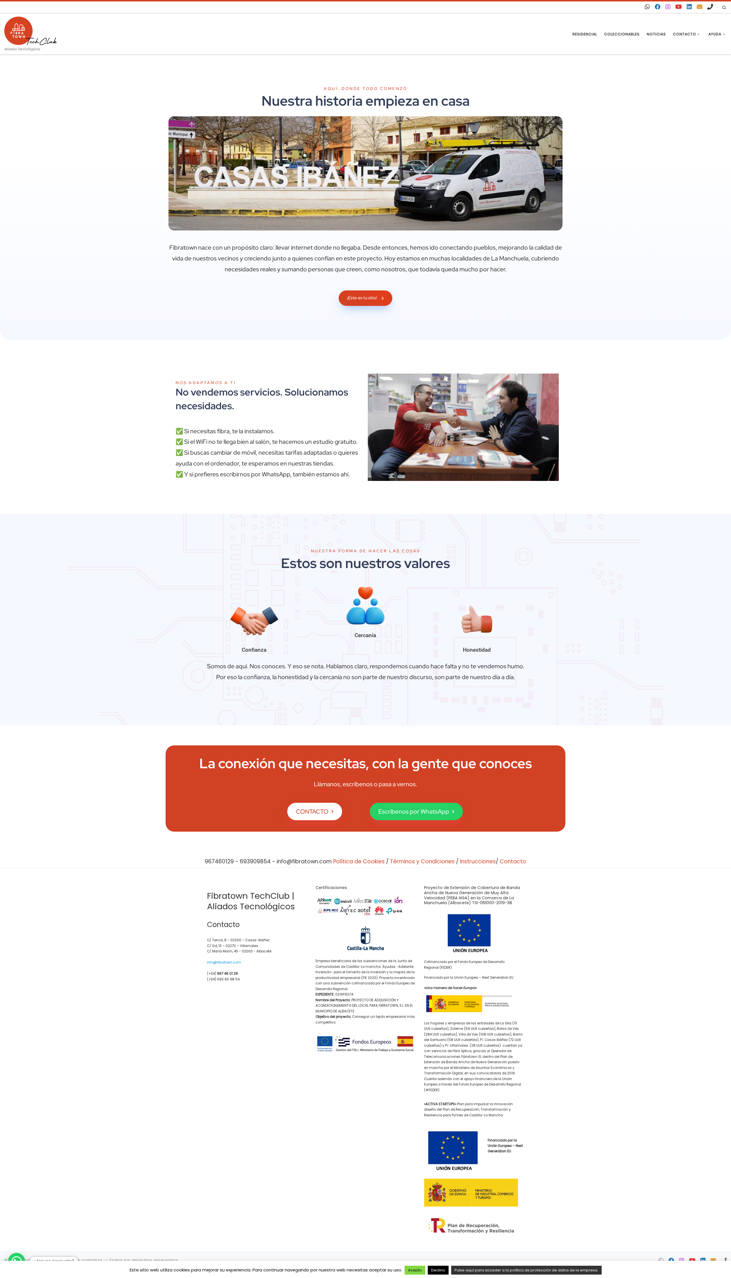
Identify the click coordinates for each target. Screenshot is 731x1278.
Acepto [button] (415, 1270)
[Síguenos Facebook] (657, 7)
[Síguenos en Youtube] (678, 7)
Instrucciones (478, 861)
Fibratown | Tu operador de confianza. (62, 1260)
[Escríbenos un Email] (699, 7)
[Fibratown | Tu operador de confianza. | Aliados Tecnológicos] (30, 30)
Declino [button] (438, 1270)
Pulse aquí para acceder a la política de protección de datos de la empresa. (526, 1270)
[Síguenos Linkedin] (689, 7)
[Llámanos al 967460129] (710, 7)
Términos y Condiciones (422, 861)
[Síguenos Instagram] (667, 7)
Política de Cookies (359, 861)
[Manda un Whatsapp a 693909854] (647, 7)
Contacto (513, 861)
